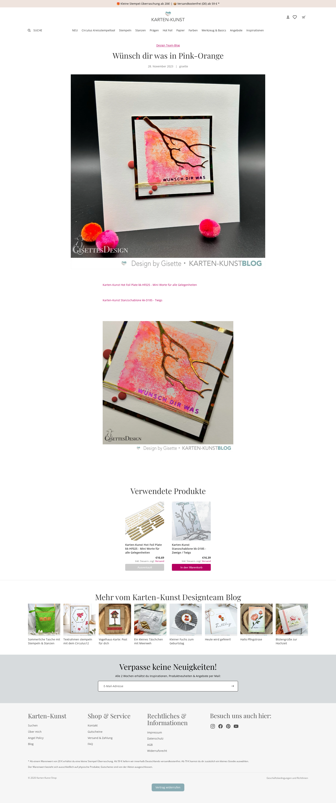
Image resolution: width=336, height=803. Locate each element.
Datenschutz (155, 738)
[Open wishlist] (295, 17)
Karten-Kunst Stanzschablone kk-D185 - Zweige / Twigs (189, 548)
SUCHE (37, 30)
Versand (159, 561)
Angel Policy (36, 738)
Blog (31, 744)
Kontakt (93, 725)
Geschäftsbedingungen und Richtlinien (287, 778)
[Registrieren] (232, 686)
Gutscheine (95, 731)
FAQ (90, 744)
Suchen (33, 725)
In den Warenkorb (191, 567)
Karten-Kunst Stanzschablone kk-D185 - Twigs (132, 300)
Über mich (35, 731)
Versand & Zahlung (100, 738)
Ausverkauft (144, 567)
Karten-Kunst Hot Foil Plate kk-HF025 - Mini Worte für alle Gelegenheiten (150, 285)
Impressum (154, 732)
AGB (150, 745)
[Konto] (288, 17)
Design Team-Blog (168, 45)
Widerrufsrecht (157, 751)
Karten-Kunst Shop (47, 777)
